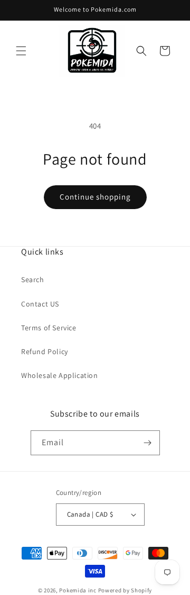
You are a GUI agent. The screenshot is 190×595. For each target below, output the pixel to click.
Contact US (40, 304)
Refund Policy (44, 351)
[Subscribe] (147, 442)
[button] (21, 50)
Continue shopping (95, 197)
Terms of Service (49, 327)
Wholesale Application (59, 375)
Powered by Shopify (125, 590)
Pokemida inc (77, 590)
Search (32, 279)
